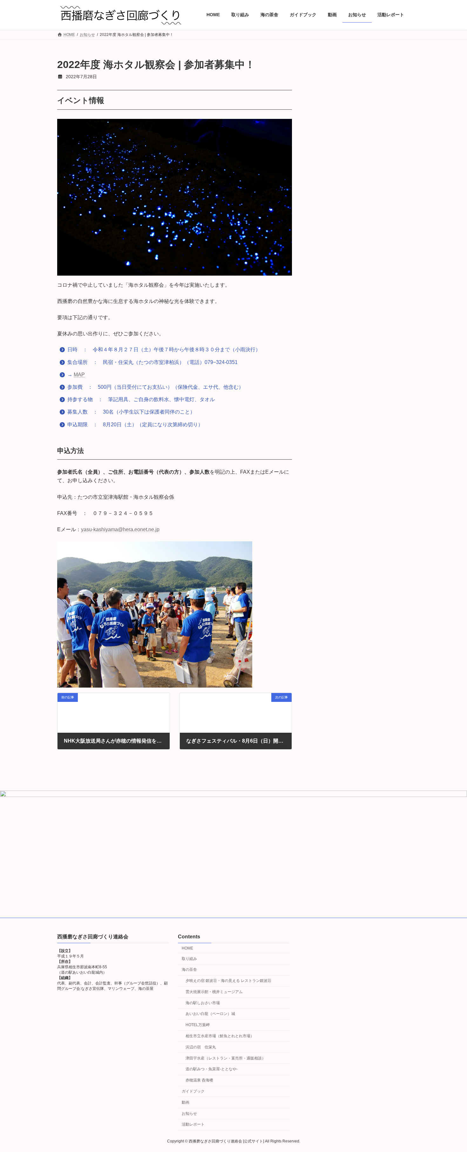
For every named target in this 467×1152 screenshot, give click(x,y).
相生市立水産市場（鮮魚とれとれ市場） (220, 1036)
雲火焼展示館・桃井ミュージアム (214, 992)
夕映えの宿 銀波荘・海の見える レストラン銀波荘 (228, 980)
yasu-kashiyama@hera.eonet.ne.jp (120, 529)
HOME (187, 948)
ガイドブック (193, 1091)
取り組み (189, 959)
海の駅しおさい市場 (203, 1003)
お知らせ (189, 1113)
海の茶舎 (189, 969)
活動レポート (193, 1124)
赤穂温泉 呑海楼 (199, 1080)
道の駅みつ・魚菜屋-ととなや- (212, 1069)
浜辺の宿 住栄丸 (201, 1047)
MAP (79, 374)
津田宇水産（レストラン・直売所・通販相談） (226, 1058)
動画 (185, 1102)
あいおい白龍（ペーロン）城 (210, 1014)
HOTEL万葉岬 (198, 1025)
